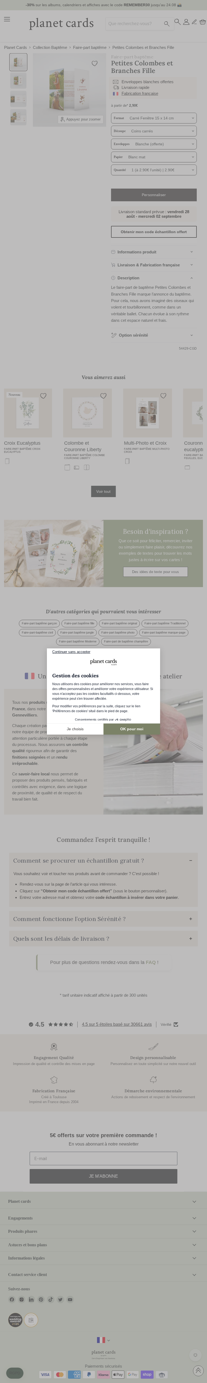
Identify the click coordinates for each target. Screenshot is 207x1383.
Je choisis (75, 729)
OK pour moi (131, 729)
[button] (14, 1373)
